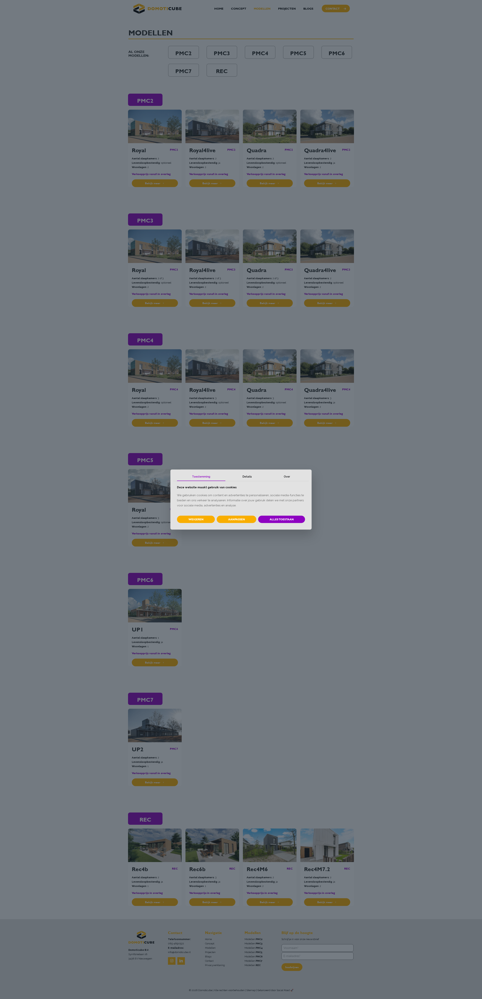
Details (247, 476)
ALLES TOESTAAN (282, 519)
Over (287, 476)
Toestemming (201, 476)
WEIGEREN (196, 519)
